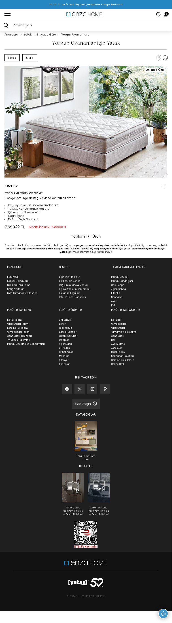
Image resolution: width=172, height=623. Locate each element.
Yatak (28, 34)
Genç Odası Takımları (19, 336)
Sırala (29, 58)
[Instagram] (92, 389)
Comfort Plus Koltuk (122, 360)
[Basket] (165, 14)
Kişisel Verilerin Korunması (74, 289)
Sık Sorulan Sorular (70, 281)
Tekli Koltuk (65, 328)
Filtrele (12, 58)
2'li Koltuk (64, 348)
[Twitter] (79, 389)
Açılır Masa (65, 344)
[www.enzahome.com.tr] (85, 565)
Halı (113, 340)
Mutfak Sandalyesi (122, 281)
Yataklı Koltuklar (68, 336)
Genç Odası (117, 336)
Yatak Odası (118, 328)
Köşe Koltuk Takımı (17, 328)
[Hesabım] (158, 14)
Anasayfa (11, 34)
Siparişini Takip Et (69, 277)
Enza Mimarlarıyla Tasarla (22, 293)
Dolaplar (64, 340)
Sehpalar (64, 364)
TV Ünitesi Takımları (18, 340)
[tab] (73, 176)
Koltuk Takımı (14, 320)
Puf (113, 305)
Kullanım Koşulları (69, 293)
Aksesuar (116, 348)
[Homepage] (86, 14)
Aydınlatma (118, 344)
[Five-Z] (87, 122)
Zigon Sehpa (118, 289)
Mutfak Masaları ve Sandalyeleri (26, 344)
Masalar (64, 356)
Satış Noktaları (15, 289)
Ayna (114, 301)
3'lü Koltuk (64, 320)
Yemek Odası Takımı (18, 332)
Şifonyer (63, 360)
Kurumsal (13, 277)
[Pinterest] (105, 389)
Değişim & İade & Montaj (73, 285)
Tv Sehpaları (66, 352)
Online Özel (117, 364)
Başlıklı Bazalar (67, 332)
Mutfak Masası (119, 277)
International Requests (72, 297)
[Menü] (7, 14)
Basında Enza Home (18, 285)
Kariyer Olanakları (17, 281)
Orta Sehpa (117, 285)
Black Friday (118, 352)
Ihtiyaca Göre (46, 34)
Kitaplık (115, 293)
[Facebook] (67, 389)
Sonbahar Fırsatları (122, 356)
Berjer (62, 324)
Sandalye (116, 297)
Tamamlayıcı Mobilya (123, 332)
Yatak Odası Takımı (18, 324)
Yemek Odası (118, 324)
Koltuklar (116, 320)
